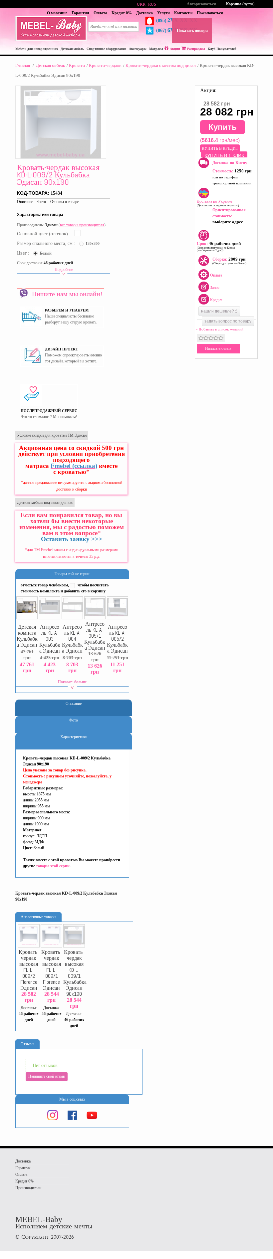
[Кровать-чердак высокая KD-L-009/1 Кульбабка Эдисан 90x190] (74, 935)
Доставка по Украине (218, 203)
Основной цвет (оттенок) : (44, 233)
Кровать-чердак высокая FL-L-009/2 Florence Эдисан (29, 970)
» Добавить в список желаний (219, 329)
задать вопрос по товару (227, 321)
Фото (41, 201)
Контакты (183, 13)
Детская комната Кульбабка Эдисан (27, 636)
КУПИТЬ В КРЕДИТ (220, 148)
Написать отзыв (218, 348)
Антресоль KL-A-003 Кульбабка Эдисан (49, 639)
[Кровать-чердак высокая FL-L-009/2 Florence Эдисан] (29, 935)
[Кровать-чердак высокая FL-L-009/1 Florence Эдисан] (51, 935)
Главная (22, 65)
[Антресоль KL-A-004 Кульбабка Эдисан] (72, 608)
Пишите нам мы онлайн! (66, 294)
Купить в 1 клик (224, 155)
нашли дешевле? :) (219, 311)
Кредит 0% (122, 13)
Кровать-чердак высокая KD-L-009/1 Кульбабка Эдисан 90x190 (74, 973)
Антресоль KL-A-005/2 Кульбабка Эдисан (117, 639)
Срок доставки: (30, 263)
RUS (152, 4)
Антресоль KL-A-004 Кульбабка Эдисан (72, 639)
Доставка (144, 13)
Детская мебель (50, 65)
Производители (28, 1187)
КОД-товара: (34, 193)
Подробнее (64, 269)
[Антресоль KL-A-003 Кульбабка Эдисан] (50, 608)
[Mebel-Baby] (51, 39)
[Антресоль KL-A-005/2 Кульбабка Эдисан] (118, 608)
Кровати (77, 65)
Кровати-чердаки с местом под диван (161, 65)
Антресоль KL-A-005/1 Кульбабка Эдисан (94, 636)
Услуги (163, 13)
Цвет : (24, 253)
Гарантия (80, 13)
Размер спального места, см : (47, 243)
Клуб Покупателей (222, 49)
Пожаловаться (210, 13)
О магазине (57, 13)
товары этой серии (53, 866)
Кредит (216, 300)
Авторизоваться (201, 4)
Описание (25, 201)
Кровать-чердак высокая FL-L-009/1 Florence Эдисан (51, 970)
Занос (214, 287)
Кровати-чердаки (105, 65)
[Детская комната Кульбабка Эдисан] (27, 608)
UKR (141, 4)
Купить (222, 126)
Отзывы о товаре (64, 201)
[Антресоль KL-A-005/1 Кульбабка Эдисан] (95, 608)
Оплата (100, 13)
